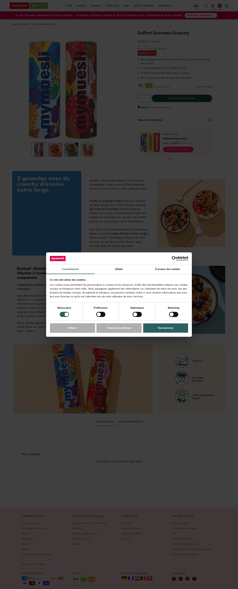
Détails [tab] (119, 269)
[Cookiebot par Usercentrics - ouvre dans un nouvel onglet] (174, 258)
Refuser (72, 328)
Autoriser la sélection (119, 328)
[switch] (100, 314)
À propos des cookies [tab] (167, 269)
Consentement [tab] (70, 269)
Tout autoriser (166, 328)
